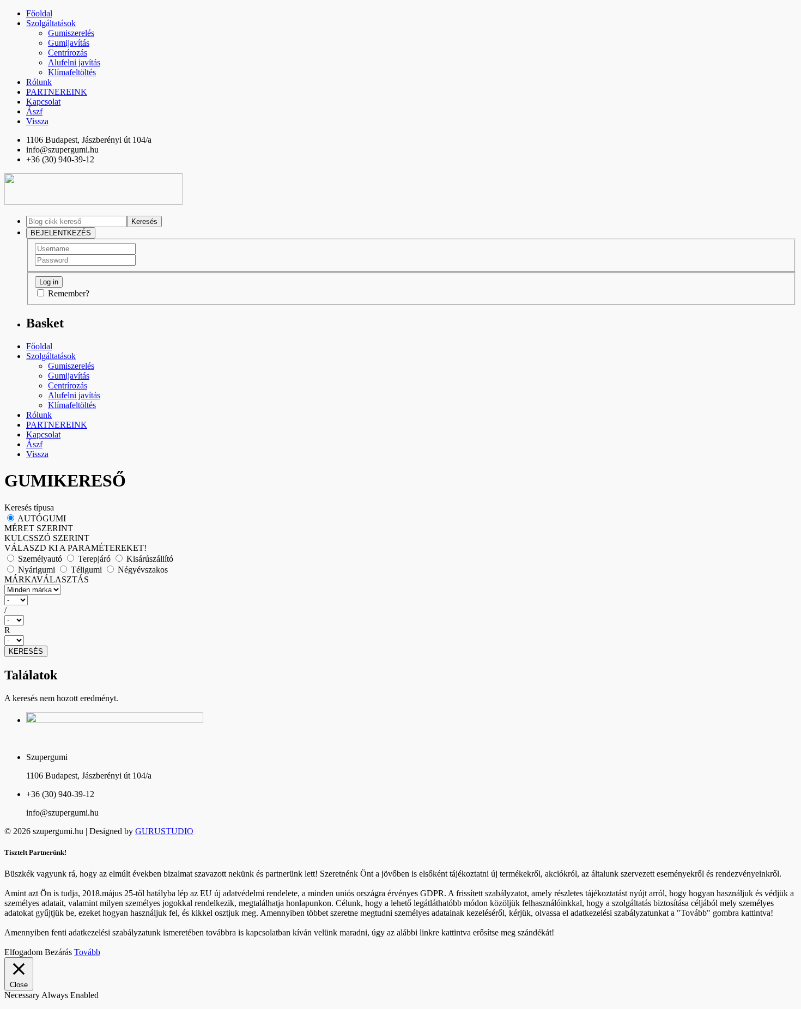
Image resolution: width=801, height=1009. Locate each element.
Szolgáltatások (51, 23)
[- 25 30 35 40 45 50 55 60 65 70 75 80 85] (400, 620)
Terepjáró (94, 558)
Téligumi (86, 569)
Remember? (68, 293)
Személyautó (40, 558)
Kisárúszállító (148, 558)
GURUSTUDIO (164, 831)
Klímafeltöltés (72, 72)
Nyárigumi (36, 569)
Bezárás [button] (58, 952)
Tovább (87, 952)
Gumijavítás (68, 42)
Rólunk (39, 82)
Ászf (34, 111)
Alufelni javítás (74, 62)
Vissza (37, 121)
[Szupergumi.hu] (93, 201)
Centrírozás (67, 52)
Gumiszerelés (71, 33)
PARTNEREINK (56, 91)
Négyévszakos (142, 569)
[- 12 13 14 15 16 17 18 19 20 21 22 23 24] (400, 640)
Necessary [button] (22, 995)
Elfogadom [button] (23, 952)
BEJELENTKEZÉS (61, 233)
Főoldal (39, 13)
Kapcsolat (43, 101)
